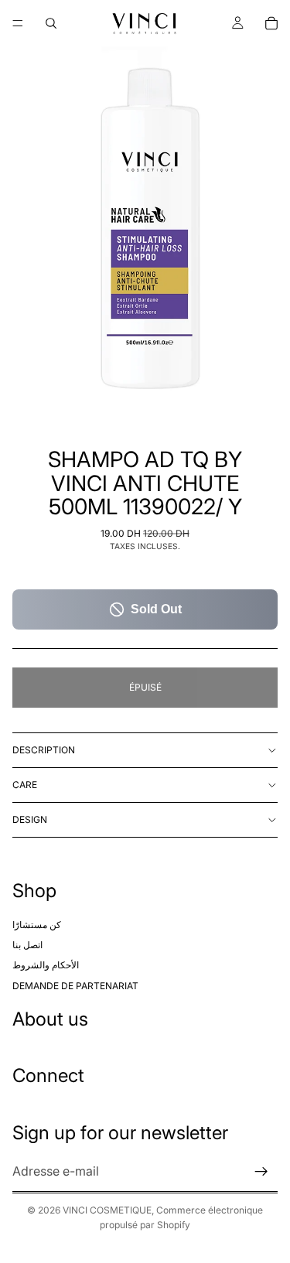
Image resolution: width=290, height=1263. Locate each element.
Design (29, 819)
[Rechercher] (51, 23)
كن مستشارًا (36, 924)
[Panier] (271, 23)
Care (24, 784)
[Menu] (18, 23)
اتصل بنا (27, 945)
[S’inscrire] (261, 1171)
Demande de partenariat (75, 986)
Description (43, 750)
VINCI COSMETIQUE (107, 1210)
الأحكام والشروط (45, 965)
